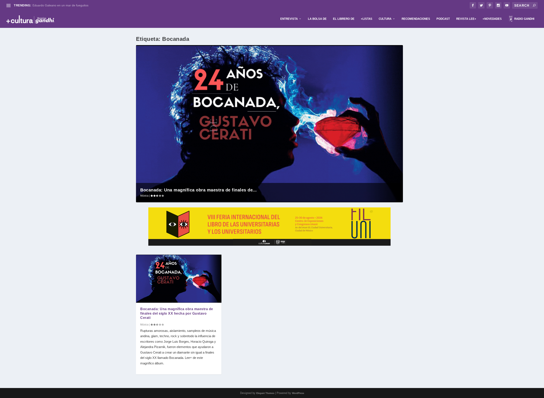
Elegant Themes (265, 393)
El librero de (343, 18)
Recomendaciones (416, 18)
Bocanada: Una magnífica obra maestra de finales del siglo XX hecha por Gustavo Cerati (176, 313)
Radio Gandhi (523, 18)
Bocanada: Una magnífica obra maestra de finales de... (198, 190)
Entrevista (289, 18)
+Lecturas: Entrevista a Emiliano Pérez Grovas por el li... (70, 5)
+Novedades (492, 18)
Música (144, 195)
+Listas (366, 18)
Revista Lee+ (466, 18)
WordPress (298, 393)
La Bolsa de (317, 18)
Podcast (443, 18)
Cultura (385, 18)
